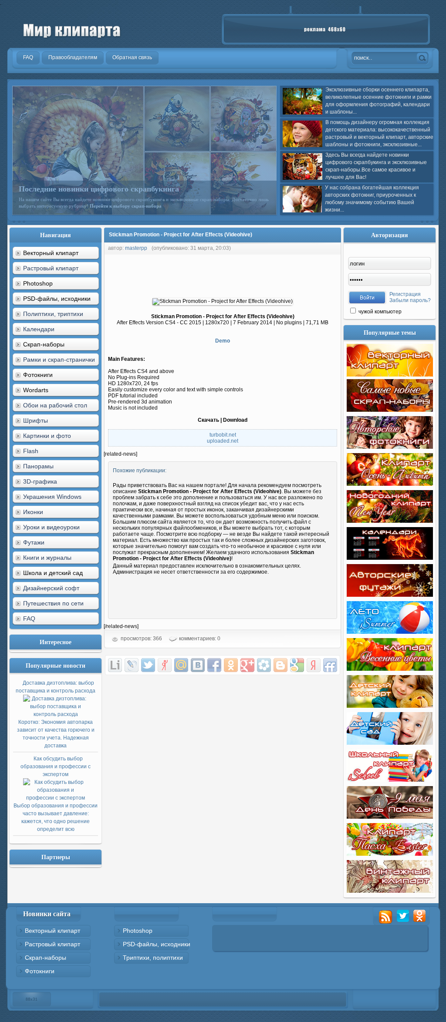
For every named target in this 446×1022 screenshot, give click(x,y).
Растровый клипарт (50, 268)
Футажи (33, 542)
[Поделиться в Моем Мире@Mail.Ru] (181, 665)
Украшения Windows (52, 496)
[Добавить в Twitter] (148, 665)
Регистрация (405, 294)
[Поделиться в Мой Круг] (264, 665)
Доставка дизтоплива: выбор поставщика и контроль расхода (55, 714)
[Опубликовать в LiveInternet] (115, 665)
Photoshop (137, 930)
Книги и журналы (47, 557)
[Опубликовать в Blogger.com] (280, 665)
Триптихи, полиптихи (153, 957)
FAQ (29, 618)
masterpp (136, 248)
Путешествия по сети (53, 603)
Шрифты (35, 420)
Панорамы (38, 466)
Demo (222, 341)
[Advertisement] (262, 274)
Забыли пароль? (410, 300)
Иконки (33, 511)
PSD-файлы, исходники (156, 944)
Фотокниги (39, 971)
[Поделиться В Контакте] (198, 665)
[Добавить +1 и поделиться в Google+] (247, 665)
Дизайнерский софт (51, 588)
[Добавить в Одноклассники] (231, 665)
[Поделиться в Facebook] (214, 665)
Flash (30, 450)
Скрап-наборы (45, 957)
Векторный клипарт (52, 930)
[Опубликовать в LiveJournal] (132, 665)
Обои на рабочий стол (55, 405)
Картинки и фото (47, 435)
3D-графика (40, 481)
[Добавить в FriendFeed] (330, 665)
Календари (38, 329)
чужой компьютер (379, 312)
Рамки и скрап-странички (59, 359)
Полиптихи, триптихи (53, 313)
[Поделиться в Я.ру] (165, 665)
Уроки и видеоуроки (51, 527)
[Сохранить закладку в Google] (297, 665)
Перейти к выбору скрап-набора (126, 205)
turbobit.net (222, 435)
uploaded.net (222, 441)
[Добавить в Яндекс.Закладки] (314, 665)
